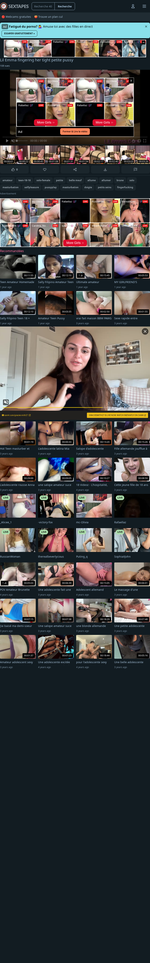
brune (120, 180)
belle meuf (75, 180)
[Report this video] (135, 169)
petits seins (104, 187)
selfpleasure (31, 187)
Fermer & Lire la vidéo (75, 131)
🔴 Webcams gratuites (16, 17)
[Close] (146, 26)
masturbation (11, 187)
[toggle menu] (124, 6)
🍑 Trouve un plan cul (48, 17)
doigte (88, 187)
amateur (7, 180)
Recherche (65, 6)
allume (92, 180)
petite (59, 180)
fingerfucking (125, 187)
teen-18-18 (24, 180)
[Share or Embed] (75, 169)
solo (131, 180)
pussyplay (51, 187)
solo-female (43, 180)
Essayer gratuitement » (19, 33)
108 (5, 65)
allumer (106, 180)
